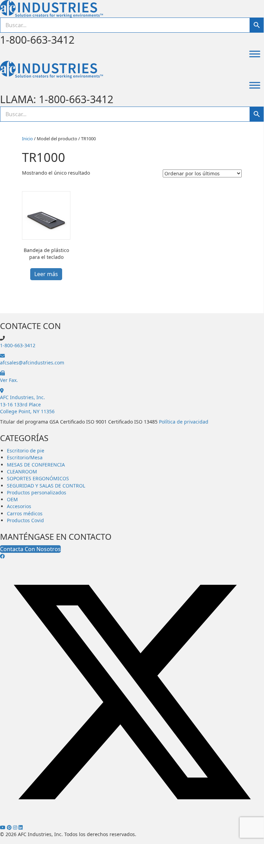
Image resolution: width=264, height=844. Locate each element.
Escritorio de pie (25, 450)
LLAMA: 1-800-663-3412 (56, 99)
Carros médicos (25, 513)
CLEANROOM (22, 471)
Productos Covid (25, 520)
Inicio (27, 138)
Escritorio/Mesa (25, 457)
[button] (2, 556)
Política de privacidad (183, 421)
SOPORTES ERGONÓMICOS (38, 478)
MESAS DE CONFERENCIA (36, 464)
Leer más (46, 274)
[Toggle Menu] (254, 54)
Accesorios (19, 506)
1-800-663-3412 (37, 40)
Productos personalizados (36, 492)
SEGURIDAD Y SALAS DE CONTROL (46, 485)
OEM (12, 499)
